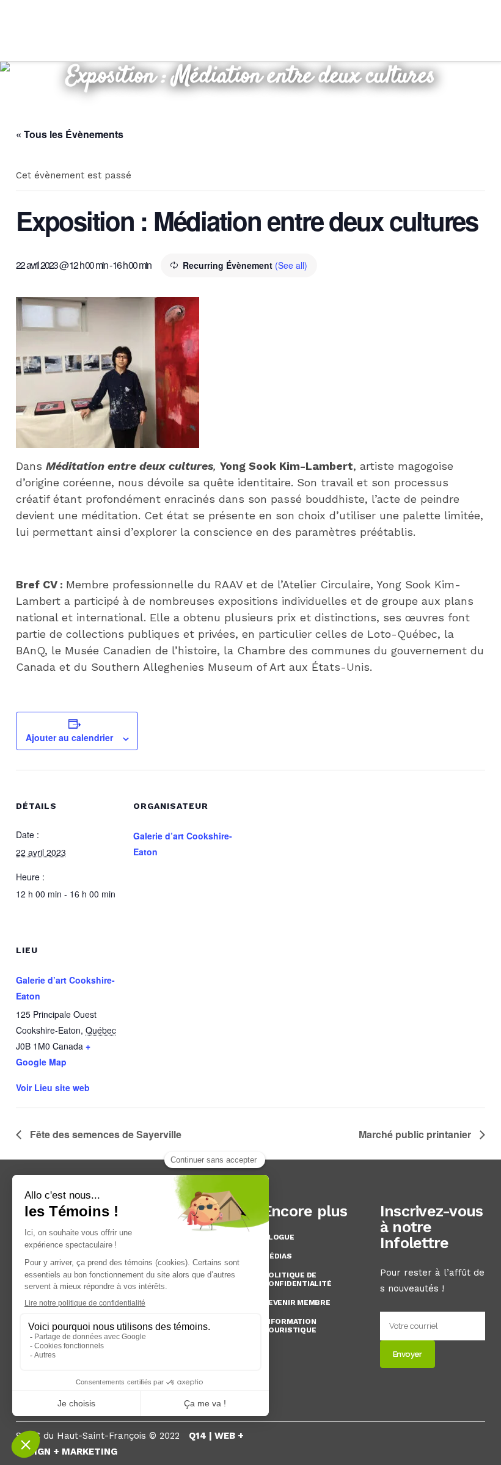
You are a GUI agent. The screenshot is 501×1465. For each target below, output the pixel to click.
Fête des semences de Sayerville (104, 1134)
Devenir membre (297, 1302)
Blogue (278, 1237)
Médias (277, 1256)
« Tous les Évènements (69, 134)
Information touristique (289, 1325)
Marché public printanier (416, 1134)
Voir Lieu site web (53, 1087)
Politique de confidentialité (297, 1279)
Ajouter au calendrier (69, 737)
